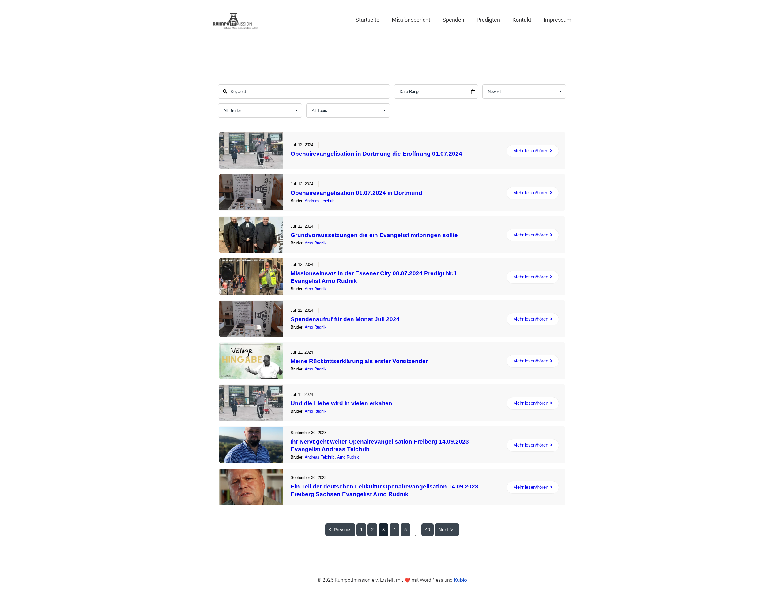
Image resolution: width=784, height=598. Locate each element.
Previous (343, 529)
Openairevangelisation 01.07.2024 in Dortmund (356, 193)
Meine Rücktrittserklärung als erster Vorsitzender (359, 361)
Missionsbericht (411, 20)
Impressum (557, 20)
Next (443, 529)
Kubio (460, 580)
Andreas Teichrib (319, 201)
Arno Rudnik (315, 243)
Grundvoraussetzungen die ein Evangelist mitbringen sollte (374, 235)
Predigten (488, 20)
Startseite (367, 20)
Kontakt (521, 20)
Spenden (453, 20)
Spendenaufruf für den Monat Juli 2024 (345, 319)
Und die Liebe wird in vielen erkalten (341, 403)
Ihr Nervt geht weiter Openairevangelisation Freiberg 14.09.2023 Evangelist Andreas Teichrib (380, 445)
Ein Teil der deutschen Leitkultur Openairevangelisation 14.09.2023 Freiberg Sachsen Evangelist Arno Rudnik (384, 490)
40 (427, 529)
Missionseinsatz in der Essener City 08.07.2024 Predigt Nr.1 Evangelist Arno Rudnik (374, 277)
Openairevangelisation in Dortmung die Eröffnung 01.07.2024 (376, 153)
